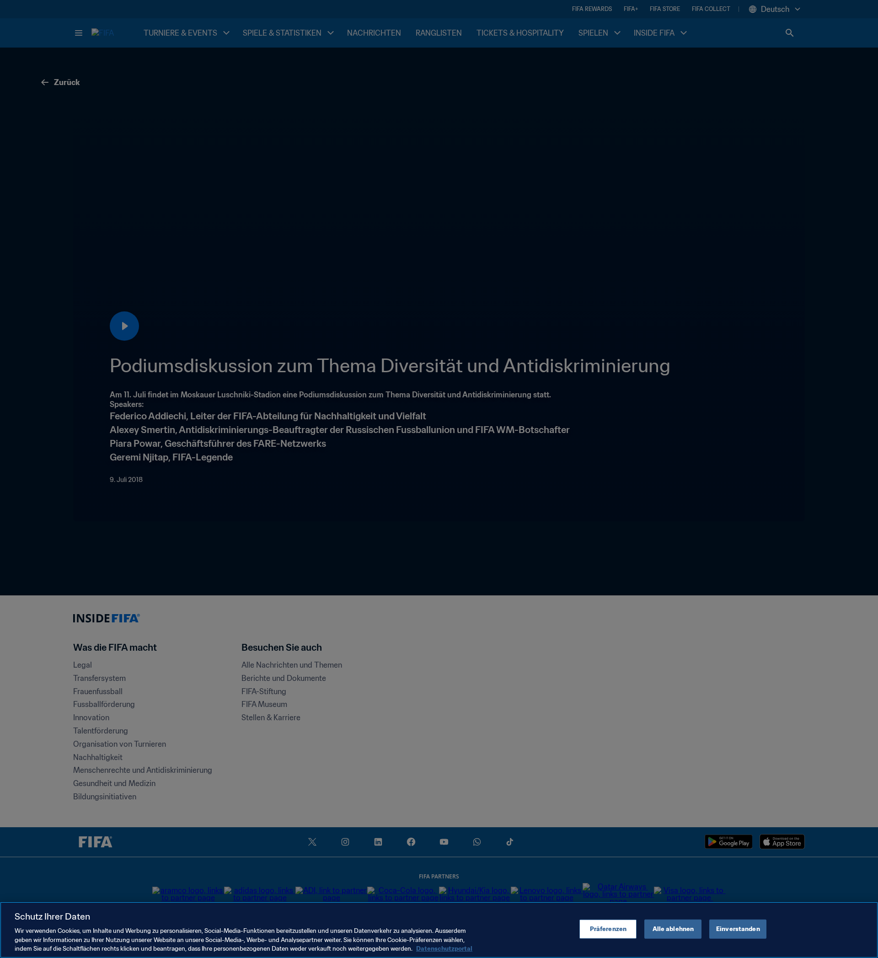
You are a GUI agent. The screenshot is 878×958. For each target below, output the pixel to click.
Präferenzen (608, 929)
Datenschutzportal (444, 949)
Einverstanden (738, 929)
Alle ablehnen (673, 929)
